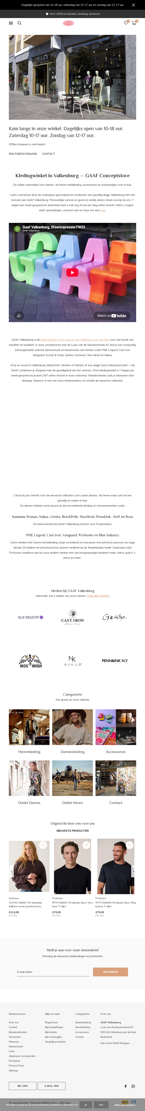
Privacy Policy (16, 1065)
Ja (86, 1104)
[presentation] (11, 871)
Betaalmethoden (18, 1032)
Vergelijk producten (55, 1041)
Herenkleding (82, 1027)
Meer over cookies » (125, 1104)
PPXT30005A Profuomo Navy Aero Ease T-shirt (72, 904)
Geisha (55, 517)
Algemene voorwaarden (22, 1056)
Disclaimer (14, 1060)
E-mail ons (52, 1085)
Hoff (116, 517)
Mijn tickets (51, 1032)
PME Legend (35, 535)
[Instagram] (133, 1086)
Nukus (43, 517)
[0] (134, 23)
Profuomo (86, 535)
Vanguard (70, 535)
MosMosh (87, 517)
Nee (101, 1104)
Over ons (14, 1022)
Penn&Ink (103, 517)
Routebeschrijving (23, 153)
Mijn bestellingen (54, 1027)
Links (11, 1051)
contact (48, 153)
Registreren (51, 1022)
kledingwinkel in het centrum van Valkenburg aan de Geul (74, 339)
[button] (11, 23)
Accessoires (82, 1032)
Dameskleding (83, 1022)
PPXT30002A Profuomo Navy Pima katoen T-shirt (115, 904)
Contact (13, 1027)
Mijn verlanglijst (53, 1036)
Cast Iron (54, 535)
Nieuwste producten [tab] (73, 830)
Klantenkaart (16, 1046)
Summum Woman (24, 517)
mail (102, 210)
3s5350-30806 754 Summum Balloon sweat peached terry (25, 904)
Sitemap (13, 1070)
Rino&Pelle (70, 517)
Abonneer (110, 972)
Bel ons (23, 1085)
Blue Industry (109, 535)
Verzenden (15, 1036)
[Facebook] (126, 1086)
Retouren (14, 1041)
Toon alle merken (98, 596)
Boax (129, 517)
